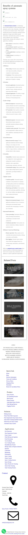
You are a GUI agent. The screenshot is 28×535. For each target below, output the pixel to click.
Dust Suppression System (11, 433)
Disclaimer (8, 385)
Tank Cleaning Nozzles (10, 467)
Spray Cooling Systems (10, 460)
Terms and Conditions (11, 379)
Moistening (7, 452)
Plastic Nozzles (10, 400)
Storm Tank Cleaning (10, 465)
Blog (7, 375)
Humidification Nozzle (10, 444)
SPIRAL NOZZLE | (19, 349)
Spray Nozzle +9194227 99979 (9, 508)
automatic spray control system (14, 248)
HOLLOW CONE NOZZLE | (13, 353)
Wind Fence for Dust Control (11, 421)
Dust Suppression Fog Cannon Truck (13, 417)
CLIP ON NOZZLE (20, 359)
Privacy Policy (9, 381)
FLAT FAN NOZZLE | (8, 349)
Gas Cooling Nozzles (10, 442)
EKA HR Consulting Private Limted (16, 533)
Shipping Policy (10, 383)
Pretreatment (8, 454)
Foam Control (8, 435)
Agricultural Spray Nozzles (13, 402)
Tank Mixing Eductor (12, 404)
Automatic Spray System (10, 423)
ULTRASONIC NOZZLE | (8, 359)
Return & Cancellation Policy (13, 386)
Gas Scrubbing (8, 441)
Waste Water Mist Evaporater (11, 415)
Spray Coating (8, 456)
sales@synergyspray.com (8, 522)
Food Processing (9, 439)
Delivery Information (11, 377)
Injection (7, 448)
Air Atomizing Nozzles (12, 396)
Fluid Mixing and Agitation (11, 437)
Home (7, 373)
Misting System (7, 414)
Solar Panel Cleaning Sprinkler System (13, 419)
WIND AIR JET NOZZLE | (13, 357)
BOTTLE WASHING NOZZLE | (13, 355)
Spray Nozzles (10, 394)
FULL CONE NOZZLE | (17, 347)
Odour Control (8, 458)
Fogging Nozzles (11, 406)
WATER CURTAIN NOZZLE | (13, 351)
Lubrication (7, 450)
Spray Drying (8, 462)
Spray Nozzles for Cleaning (11, 464)
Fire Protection (8, 431)
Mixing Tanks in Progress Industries (13, 446)
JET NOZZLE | (7, 347)
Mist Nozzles (10, 398)
